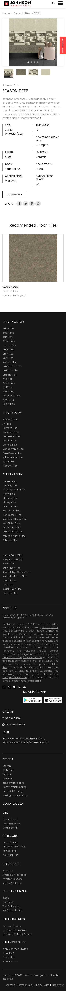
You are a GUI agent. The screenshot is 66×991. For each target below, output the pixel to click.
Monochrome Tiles (13, 449)
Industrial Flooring (12, 791)
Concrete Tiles (10, 432)
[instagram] (14, 687)
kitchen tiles (51, 660)
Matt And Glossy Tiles (14, 519)
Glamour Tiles (10, 498)
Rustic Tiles (8, 563)
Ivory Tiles (7, 357)
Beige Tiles (8, 328)
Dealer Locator (13, 804)
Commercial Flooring (14, 787)
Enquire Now (62, 46)
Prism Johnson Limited (15, 948)
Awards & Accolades (14, 874)
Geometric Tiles (11, 436)
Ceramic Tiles (22, 13)
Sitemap (10, 985)
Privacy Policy (42, 985)
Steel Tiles (7, 584)
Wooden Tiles (10, 465)
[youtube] (24, 687)
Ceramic (41, 157)
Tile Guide (7, 902)
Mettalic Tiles (9, 444)
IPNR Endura (9, 957)
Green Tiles (8, 349)
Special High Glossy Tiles (16, 572)
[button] (53, 4)
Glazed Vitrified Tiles (13, 846)
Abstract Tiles (10, 419)
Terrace (6, 774)
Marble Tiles (9, 440)
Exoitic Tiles (8, 494)
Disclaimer (58, 985)
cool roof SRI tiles (12, 670)
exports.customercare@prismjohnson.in (25, 742)
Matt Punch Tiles (11, 527)
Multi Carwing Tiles (12, 531)
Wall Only (10, 181)
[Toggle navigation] (59, 3)
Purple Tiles (8, 383)
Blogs (5, 897)
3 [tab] (34, 62)
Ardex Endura (9, 961)
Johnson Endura (11, 926)
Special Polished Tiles (14, 576)
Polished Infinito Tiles (13, 535)
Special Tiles (9, 580)
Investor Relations (12, 879)
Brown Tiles (8, 341)
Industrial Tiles (10, 855)
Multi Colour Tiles (11, 366)
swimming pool (12, 674)
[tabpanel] (33, 42)
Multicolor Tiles (10, 370)
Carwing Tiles (9, 485)
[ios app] (53, 700)
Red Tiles (7, 387)
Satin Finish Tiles (11, 568)
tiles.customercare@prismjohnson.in (23, 738)
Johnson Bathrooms (14, 930)
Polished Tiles (9, 540)
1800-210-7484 (11, 718)
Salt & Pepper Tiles (12, 457)
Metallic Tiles (9, 362)
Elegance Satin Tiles (13, 489)
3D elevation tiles (32, 657)
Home (6, 13)
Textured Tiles (9, 593)
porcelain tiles (29, 664)
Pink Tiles (7, 378)
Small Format (10, 827)
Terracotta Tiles (11, 395)
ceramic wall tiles (12, 657)
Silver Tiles (8, 391)
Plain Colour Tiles (11, 453)
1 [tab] (28, 62)
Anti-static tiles (33, 670)
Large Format (10, 819)
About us (7, 870)
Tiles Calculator (11, 906)
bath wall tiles (10, 664)
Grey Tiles (7, 353)
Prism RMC (8, 953)
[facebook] (4, 687)
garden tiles (39, 674)
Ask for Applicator (12, 910)
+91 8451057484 (15, 724)
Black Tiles (8, 332)
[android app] (32, 700)
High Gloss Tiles (11, 510)
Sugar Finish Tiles (11, 589)
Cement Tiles (9, 428)
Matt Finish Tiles (11, 523)
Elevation (7, 778)
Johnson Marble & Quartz (16, 934)
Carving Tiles (9, 481)
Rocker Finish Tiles (12, 555)
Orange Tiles (9, 374)
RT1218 (37, 13)
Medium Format (11, 823)
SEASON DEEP (10, 287)
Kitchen (6, 766)
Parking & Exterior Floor (15, 795)
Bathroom (8, 770)
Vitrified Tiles (9, 850)
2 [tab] (31, 62)
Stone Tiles (8, 461)
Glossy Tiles (9, 502)
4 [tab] (37, 62)
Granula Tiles (9, 506)
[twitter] (9, 687)
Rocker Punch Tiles (12, 559)
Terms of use (24, 985)
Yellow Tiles (8, 404)
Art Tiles (6, 423)
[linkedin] (19, 687)
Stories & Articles (11, 883)
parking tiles (51, 670)
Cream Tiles (9, 345)
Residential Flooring (13, 782)
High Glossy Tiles (11, 514)
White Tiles (8, 399)
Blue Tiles (7, 336)
